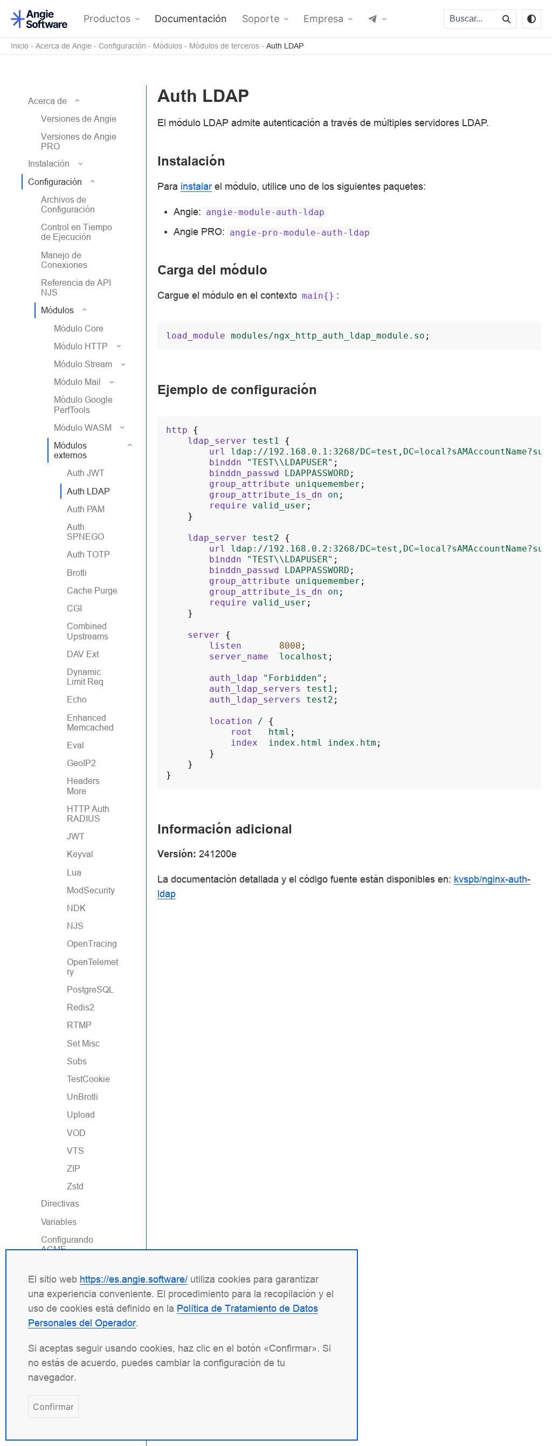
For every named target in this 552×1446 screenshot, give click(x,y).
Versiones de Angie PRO (78, 141)
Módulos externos (70, 450)
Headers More (83, 785)
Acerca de (47, 101)
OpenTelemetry (92, 966)
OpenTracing (92, 943)
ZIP (73, 1168)
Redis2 (80, 1007)
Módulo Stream (83, 364)
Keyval (80, 854)
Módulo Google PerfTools (83, 404)
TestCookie (88, 1079)
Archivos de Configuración (68, 204)
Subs (77, 1061)
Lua (74, 872)
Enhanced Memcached (90, 722)
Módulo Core (79, 328)
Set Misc (83, 1043)
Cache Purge (92, 590)
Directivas (60, 1203)
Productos (107, 19)
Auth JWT (86, 473)
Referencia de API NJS (76, 287)
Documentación (191, 19)
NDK (76, 908)
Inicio (20, 46)
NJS (75, 926)
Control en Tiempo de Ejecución (76, 232)
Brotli (77, 572)
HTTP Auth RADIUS (88, 813)
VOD (76, 1133)
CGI (74, 608)
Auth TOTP (88, 554)
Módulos (167, 46)
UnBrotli (82, 1096)
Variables (59, 1222)
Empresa (323, 19)
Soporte (260, 19)
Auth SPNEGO (85, 531)
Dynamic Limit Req (85, 676)
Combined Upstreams (87, 631)
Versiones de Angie (78, 118)
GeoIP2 (81, 763)
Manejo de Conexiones (64, 260)
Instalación (49, 163)
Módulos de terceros (224, 46)
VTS (75, 1150)
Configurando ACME (67, 1244)
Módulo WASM (83, 427)
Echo (77, 699)
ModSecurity (91, 890)
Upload (81, 1114)
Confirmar (53, 1406)
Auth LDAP (284, 46)
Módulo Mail (77, 382)
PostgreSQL (90, 989)
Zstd (75, 1186)
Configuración (122, 46)
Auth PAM (86, 509)
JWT (76, 836)
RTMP (79, 1025)
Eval (75, 745)
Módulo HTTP (81, 346)
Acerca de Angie (64, 46)
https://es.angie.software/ (134, 1279)
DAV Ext (83, 654)
